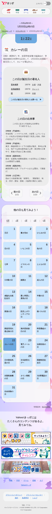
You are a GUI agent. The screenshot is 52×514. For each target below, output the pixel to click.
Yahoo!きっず (7, 31)
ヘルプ (34, 498)
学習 (18, 480)
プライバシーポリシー (14, 495)
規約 (16, 498)
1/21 (17, 193)
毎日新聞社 (46, 407)
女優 (34, 85)
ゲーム (26, 480)
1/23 (35, 193)
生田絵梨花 (15, 89)
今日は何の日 (21, 31)
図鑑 (34, 480)
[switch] (37, 2)
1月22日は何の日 (35, 31)
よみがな (39, 3)
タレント (35, 89)
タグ (41, 480)
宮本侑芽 (14, 85)
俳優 (34, 93)
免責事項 (25, 498)
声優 (39, 85)
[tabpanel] (26, 312)
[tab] (7, 221)
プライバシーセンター (34, 495)
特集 (10, 480)
